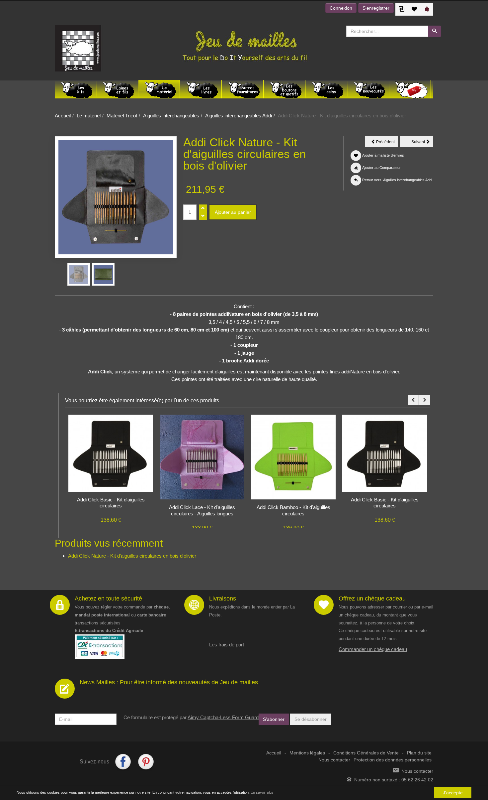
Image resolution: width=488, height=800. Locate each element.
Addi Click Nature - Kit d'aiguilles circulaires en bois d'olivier (132, 556)
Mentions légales (307, 752)
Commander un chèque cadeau (373, 649)
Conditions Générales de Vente (366, 752)
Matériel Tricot (122, 115)
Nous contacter (334, 759)
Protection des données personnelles (393, 759)
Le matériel (89, 115)
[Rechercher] (434, 31)
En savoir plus (262, 792)
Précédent (386, 143)
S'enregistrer (376, 8)
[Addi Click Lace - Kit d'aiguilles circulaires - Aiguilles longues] (202, 457)
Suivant (422, 143)
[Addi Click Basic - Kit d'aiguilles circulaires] (110, 453)
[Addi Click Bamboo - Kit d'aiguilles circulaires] (293, 457)
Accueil (63, 115)
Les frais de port (226, 644)
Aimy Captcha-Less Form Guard (223, 717)
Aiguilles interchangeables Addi (238, 115)
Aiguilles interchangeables (171, 115)
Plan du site (419, 752)
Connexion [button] (341, 8)
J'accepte (453, 792)
